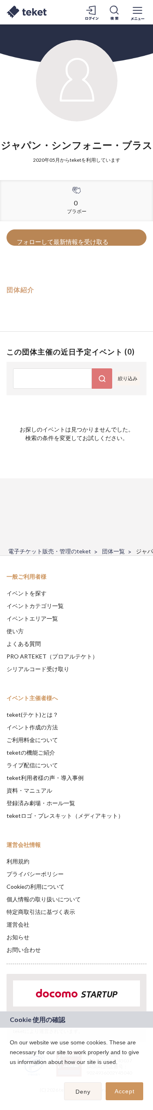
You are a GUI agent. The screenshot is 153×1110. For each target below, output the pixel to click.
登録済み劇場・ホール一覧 (41, 802)
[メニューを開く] (137, 12)
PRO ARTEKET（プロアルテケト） (52, 656)
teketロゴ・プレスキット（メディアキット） (65, 815)
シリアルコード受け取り (38, 668)
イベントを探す (27, 593)
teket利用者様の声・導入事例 (45, 777)
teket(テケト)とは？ (32, 714)
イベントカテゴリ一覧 (35, 605)
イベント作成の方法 (32, 727)
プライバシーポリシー (35, 873)
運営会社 (18, 924)
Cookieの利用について (35, 886)
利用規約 (18, 861)
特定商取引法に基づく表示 (41, 911)
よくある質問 (24, 643)
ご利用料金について (32, 739)
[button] (11, 1072)
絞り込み (127, 378)
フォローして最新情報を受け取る (63, 241)
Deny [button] (83, 1091)
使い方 (15, 631)
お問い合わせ (24, 949)
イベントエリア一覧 (32, 618)
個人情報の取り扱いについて (44, 899)
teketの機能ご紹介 (31, 752)
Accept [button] (125, 1091)
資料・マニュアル (29, 790)
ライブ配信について (32, 765)
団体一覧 (113, 551)
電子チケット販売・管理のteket (49, 551)
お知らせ (18, 937)
